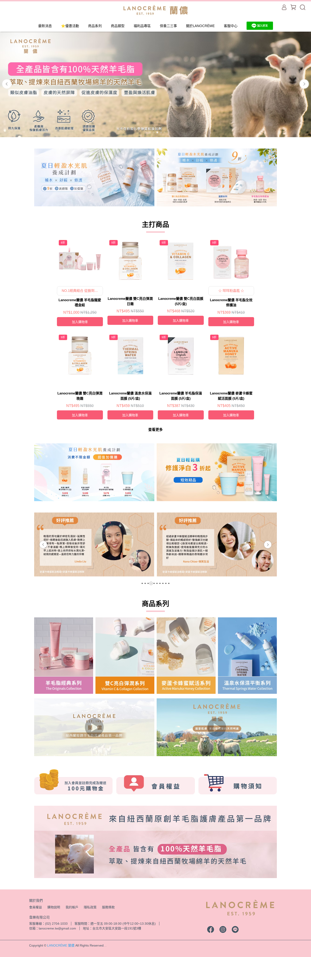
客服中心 (230, 26)
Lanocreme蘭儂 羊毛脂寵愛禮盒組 (80, 302)
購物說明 (53, 907)
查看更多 (155, 430)
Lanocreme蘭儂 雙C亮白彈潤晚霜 (79, 395)
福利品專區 (142, 26)
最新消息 (45, 26)
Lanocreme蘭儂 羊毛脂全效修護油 (231, 302)
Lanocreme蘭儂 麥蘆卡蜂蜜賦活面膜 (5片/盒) (231, 395)
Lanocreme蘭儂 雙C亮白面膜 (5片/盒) (180, 301)
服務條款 (108, 907)
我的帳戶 (72, 907)
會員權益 (35, 907)
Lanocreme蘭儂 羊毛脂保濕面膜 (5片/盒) (180, 395)
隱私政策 (90, 907)
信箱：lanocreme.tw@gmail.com (52, 928)
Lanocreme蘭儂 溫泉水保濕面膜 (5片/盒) (130, 395)
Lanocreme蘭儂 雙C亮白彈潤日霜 (130, 301)
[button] (43, 544)
